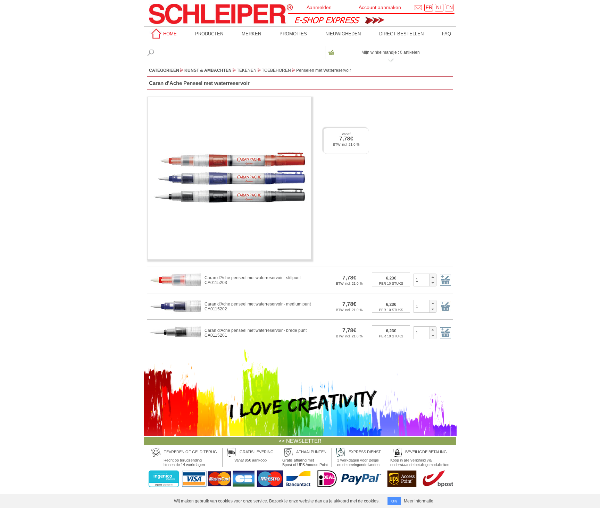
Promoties (293, 33)
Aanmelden (319, 7)
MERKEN (251, 33)
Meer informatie (418, 501)
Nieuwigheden (343, 33)
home (169, 33)
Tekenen (247, 70)
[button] (433, 277)
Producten (209, 33)
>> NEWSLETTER (300, 441)
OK (394, 501)
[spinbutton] (422, 280)
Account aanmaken (380, 7)
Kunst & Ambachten (208, 70)
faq (446, 33)
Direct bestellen (401, 33)
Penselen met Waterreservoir (323, 70)
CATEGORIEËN (164, 70)
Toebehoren (276, 70)
